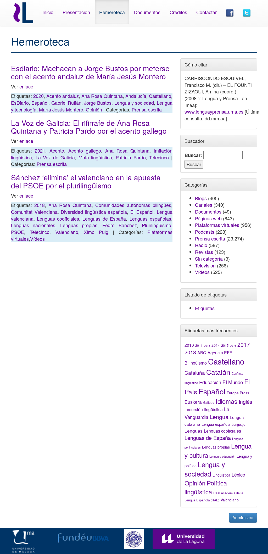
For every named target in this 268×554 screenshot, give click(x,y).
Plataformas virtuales (217, 224)
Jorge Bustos (97, 102)
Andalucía (135, 95)
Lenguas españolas (150, 218)
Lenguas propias (78, 225)
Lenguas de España (104, 218)
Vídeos (37, 238)
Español (39, 102)
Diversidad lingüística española (94, 211)
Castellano (160, 95)
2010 (189, 345)
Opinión (94, 109)
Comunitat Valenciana (34, 211)
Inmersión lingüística (204, 409)
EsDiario (20, 102)
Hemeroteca (112, 12)
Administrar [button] (243, 517)
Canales (203, 204)
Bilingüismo (196, 363)
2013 (207, 346)
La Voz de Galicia (55, 157)
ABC (201, 353)
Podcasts (204, 231)
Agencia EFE (220, 353)
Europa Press (238, 392)
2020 (38, 95)
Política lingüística (206, 487)
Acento (56, 150)
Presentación (76, 12)
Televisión (205, 265)
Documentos (147, 12)
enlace (26, 86)
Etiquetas (205, 308)
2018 (39, 205)
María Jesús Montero (61, 109)
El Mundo (232, 381)
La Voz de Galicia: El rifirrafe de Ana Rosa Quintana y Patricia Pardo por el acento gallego (89, 126)
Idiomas (226, 401)
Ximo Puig (96, 231)
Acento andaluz (62, 95)
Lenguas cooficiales (58, 218)
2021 (40, 150)
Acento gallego (84, 150)
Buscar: (193, 155)
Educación (210, 382)
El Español (142, 211)
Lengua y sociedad (134, 102)
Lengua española (216, 424)
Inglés (245, 401)
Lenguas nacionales (33, 225)
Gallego (208, 402)
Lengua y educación (222, 456)
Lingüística (221, 475)
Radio (201, 245)
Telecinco (159, 157)
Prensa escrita (147, 109)
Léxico (238, 474)
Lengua (219, 417)
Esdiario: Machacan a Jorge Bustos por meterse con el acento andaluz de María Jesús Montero (90, 72)
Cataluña (195, 372)
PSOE (17, 231)
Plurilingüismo (156, 225)
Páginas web (208, 218)
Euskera (193, 402)
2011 (199, 345)
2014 (215, 345)
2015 (224, 345)
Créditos (178, 12)
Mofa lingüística (95, 157)
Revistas (204, 251)
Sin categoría (209, 258)
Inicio (47, 12)
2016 (233, 345)
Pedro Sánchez (119, 225)
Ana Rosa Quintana (101, 95)
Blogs (201, 198)
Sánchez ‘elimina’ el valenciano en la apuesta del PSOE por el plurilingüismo (86, 181)
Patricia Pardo (131, 157)
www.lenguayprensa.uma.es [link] (214, 111)
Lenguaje (238, 424)
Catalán (218, 372)
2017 (243, 344)
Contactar (206, 12)
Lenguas (194, 430)
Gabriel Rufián (66, 102)
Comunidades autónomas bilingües (133, 205)
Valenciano (66, 231)
